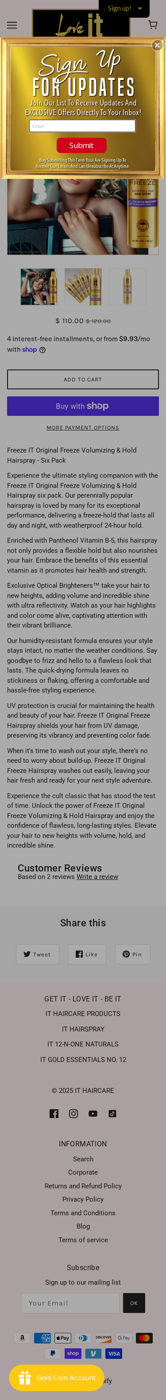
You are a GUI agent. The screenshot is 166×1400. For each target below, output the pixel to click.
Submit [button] (81, 145)
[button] (157, 45)
